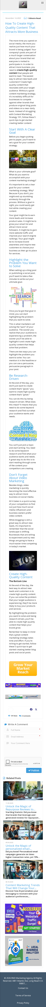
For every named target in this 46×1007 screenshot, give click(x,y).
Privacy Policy (23, 1003)
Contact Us (23, 988)
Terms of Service (23, 995)
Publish (35, 770)
